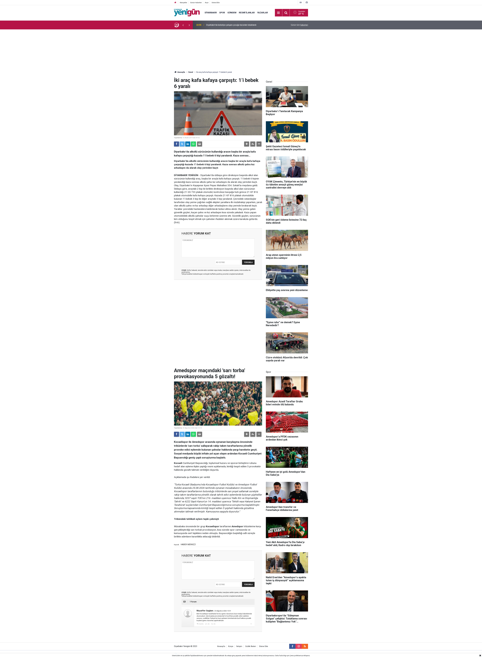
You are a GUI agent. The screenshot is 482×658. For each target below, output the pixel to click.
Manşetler (183, 3)
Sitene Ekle (216, 3)
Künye (230, 646)
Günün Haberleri (196, 3)
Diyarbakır (211, 12)
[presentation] (183, 25)
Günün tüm (299, 25)
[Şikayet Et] (251, 623)
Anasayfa (181, 72)
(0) (208, 624)
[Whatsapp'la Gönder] (193, 144)
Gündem (231, 12)
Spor (222, 12)
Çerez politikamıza (296, 655)
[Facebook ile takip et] (292, 646)
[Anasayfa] (175, 3)
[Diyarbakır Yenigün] (187, 12)
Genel (190, 72)
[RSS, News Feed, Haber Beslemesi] (305, 646)
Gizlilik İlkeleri (250, 646)
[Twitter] (182, 144)
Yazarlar (262, 12)
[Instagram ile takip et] (298, 646)
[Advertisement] (241, 48)
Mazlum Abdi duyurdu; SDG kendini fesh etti (225, 25)
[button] (246, 144)
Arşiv (206, 3)
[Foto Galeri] (306, 2)
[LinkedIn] (187, 144)
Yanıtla (201, 624)
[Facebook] (176, 144)
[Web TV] (300, 2)
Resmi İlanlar (247, 12)
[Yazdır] (199, 144)
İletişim (239, 646)
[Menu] (278, 12)
